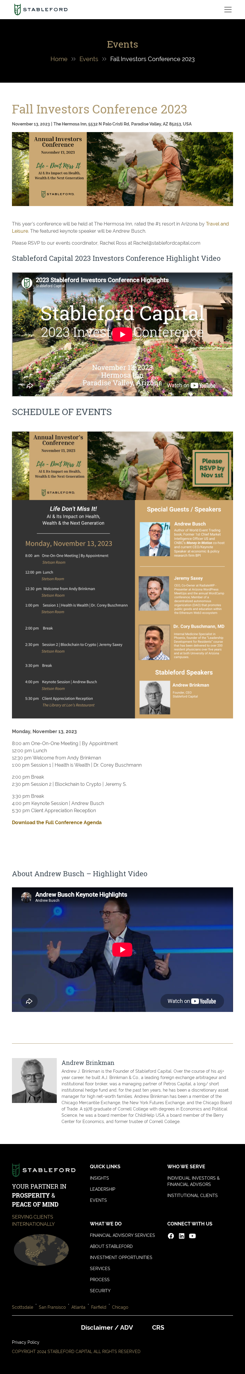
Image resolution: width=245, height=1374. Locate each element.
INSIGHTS (99, 1178)
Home (59, 59)
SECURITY (100, 1290)
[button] (227, 9)
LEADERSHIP (102, 1189)
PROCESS (100, 1279)
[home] (40, 9)
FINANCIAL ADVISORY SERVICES (122, 1235)
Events (88, 59)
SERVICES (100, 1268)
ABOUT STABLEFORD (111, 1246)
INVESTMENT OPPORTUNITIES (121, 1257)
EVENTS (98, 1200)
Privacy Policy (25, 1342)
